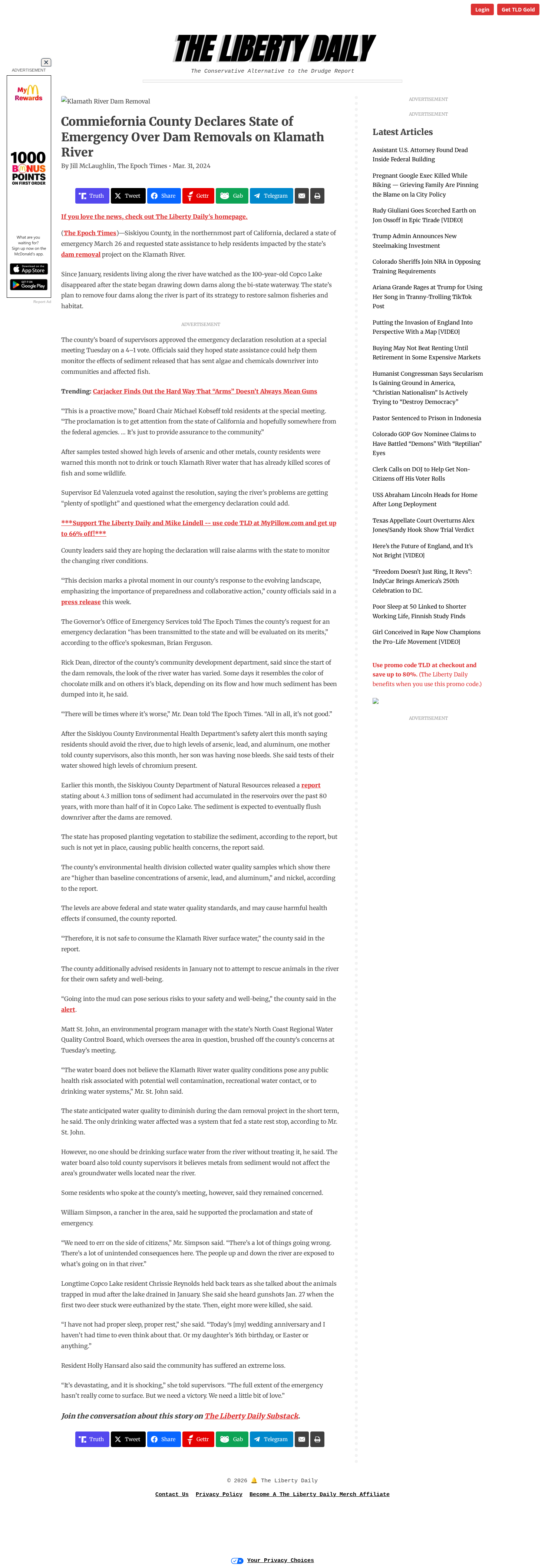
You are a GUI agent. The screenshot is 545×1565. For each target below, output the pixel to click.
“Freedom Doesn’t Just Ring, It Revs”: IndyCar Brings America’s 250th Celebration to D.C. (422, 581)
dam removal (80, 254)
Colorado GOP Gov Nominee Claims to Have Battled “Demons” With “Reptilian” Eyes (427, 444)
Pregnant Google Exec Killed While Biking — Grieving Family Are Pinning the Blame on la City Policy (425, 185)
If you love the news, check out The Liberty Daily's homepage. (154, 216)
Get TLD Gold (518, 9)
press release (81, 602)
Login (482, 9)
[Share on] (302, 196)
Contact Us (172, 1495)
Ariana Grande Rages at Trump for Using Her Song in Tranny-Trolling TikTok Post (427, 297)
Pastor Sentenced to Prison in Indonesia (427, 418)
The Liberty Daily (274, 48)
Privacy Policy (219, 1495)
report (311, 785)
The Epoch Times (90, 233)
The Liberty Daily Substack (251, 1416)
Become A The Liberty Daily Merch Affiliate (320, 1495)
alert (68, 1009)
